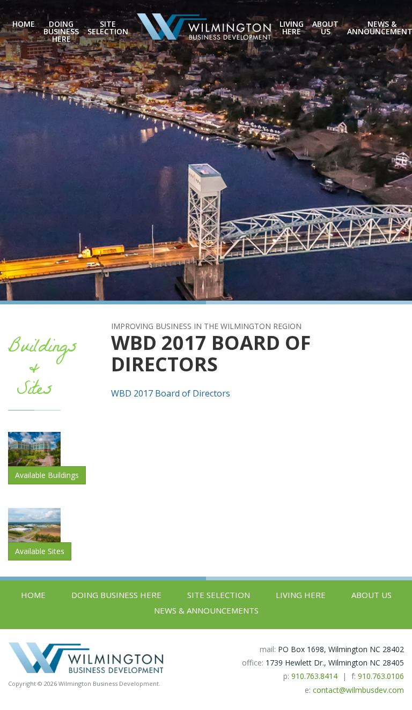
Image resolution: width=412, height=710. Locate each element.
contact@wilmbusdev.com (358, 690)
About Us (325, 27)
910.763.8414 (314, 676)
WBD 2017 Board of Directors (170, 393)
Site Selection (107, 27)
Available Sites (39, 551)
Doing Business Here (61, 31)
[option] (206, 150)
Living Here (291, 27)
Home (23, 24)
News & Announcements (206, 610)
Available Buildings (47, 475)
